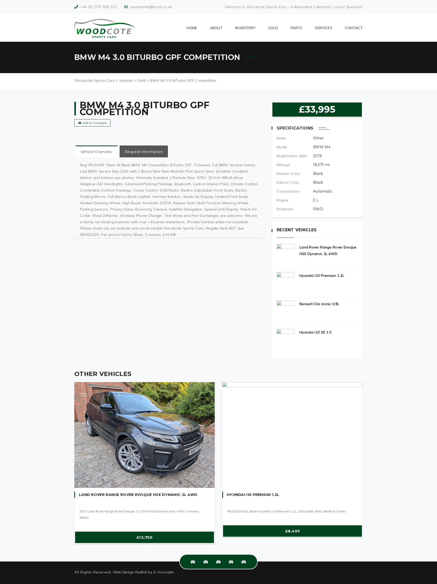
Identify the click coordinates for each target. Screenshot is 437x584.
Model (282, 147)
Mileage (283, 164)
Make (281, 138)
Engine (282, 200)
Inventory (245, 28)
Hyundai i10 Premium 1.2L (321, 275)
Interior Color (288, 182)
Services (323, 28)
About (216, 28)
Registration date (292, 156)
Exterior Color (288, 173)
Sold (273, 28)
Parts (296, 28)
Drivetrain (285, 209)
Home (192, 28)
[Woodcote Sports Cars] (104, 28)
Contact (354, 28)
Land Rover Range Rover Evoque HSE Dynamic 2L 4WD (138, 494)
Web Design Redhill (130, 572)
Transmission (288, 191)
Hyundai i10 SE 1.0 (315, 332)
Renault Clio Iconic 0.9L (319, 304)
